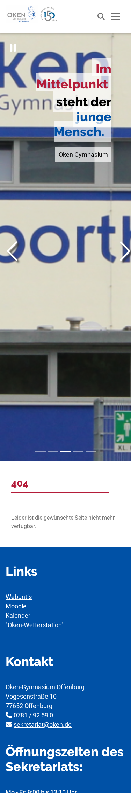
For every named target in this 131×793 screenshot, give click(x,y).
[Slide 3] (65, 451)
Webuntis (19, 596)
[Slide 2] (53, 451)
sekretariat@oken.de (43, 724)
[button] (13, 48)
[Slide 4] (78, 451)
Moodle (16, 606)
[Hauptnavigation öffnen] (115, 17)
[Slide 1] (40, 451)
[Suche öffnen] (97, 16)
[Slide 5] (91, 451)
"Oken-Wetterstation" (35, 625)
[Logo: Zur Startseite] (32, 14)
